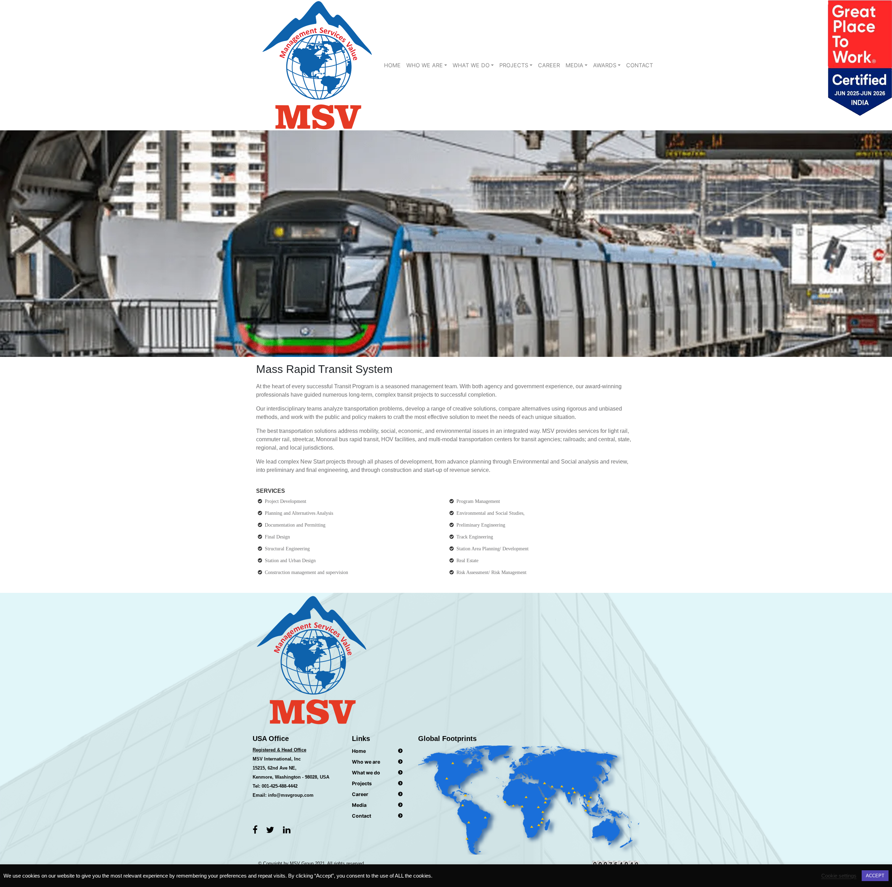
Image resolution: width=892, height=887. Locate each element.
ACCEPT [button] (875, 875)
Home (392, 65)
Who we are (424, 65)
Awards (604, 65)
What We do (471, 65)
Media (574, 65)
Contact (639, 65)
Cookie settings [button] (838, 876)
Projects (513, 65)
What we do (366, 772)
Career (549, 65)
